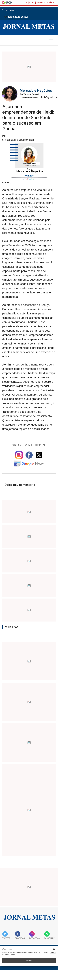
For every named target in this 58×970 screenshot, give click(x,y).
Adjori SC (30, 2)
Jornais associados (46, 2)
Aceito (29, 960)
